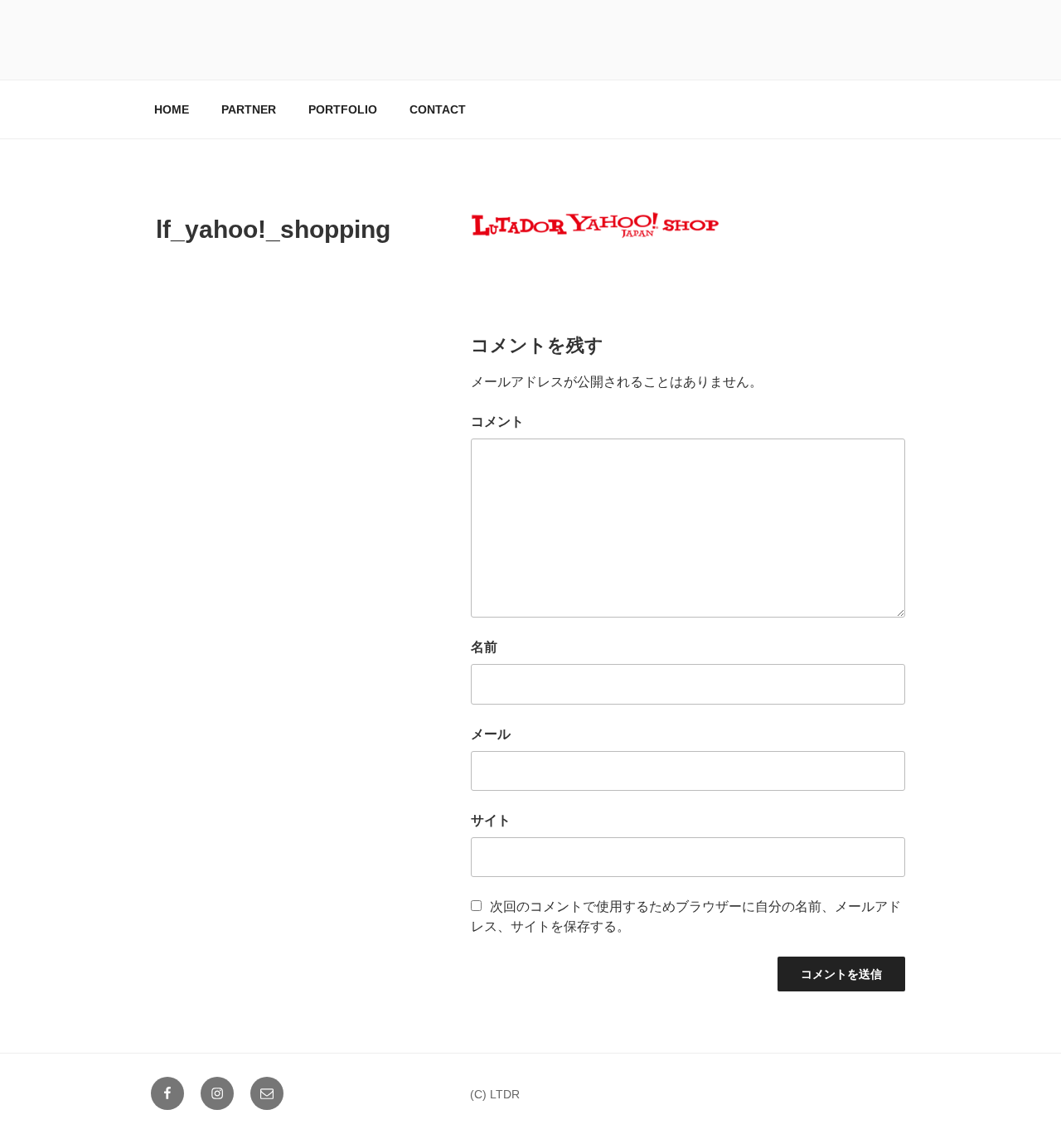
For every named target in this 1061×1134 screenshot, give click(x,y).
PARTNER (248, 109)
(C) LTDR (495, 1094)
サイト (491, 820)
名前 (484, 647)
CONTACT (437, 109)
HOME (171, 109)
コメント (497, 421)
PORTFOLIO (342, 109)
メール (491, 734)
